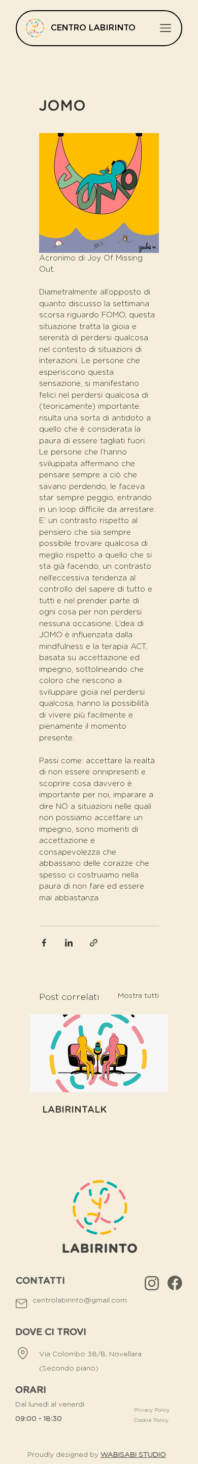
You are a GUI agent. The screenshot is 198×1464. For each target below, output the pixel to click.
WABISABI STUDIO (133, 1454)
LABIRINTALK (74, 1110)
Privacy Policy (152, 1410)
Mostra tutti (138, 995)
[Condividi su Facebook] (44, 943)
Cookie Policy (152, 1420)
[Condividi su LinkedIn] (69, 943)
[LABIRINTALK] (99, 1053)
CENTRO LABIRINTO (93, 28)
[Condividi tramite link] (93, 943)
